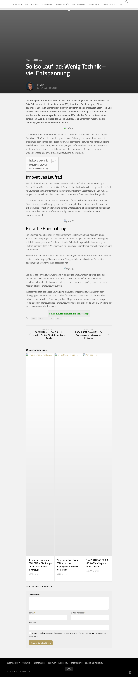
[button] (126, 1)
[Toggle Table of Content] (52, 161)
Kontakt (52, 663)
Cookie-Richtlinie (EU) (94, 663)
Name (32, 612)
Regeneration (78, 4)
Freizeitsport (94, 4)
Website (32, 622)
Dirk (42, 84)
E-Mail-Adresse (78, 612)
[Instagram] (130, 672)
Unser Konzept (13, 663)
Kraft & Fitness (32, 4)
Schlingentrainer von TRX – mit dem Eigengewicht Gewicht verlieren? (68, 564)
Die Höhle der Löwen (46, 318)
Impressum (63, 663)
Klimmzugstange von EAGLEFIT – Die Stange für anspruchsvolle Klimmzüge (40, 564)
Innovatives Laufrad (38, 164)
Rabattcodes (40, 663)
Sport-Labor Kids (111, 4)
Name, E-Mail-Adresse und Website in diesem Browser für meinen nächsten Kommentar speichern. (68, 635)
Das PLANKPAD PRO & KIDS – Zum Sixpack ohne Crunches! (97, 563)
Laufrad (58, 318)
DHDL (34, 318)
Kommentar (34, 594)
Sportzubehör (62, 4)
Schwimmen (47, 4)
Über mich (27, 663)
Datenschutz (76, 663)
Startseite (17, 4)
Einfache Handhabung (39, 168)
